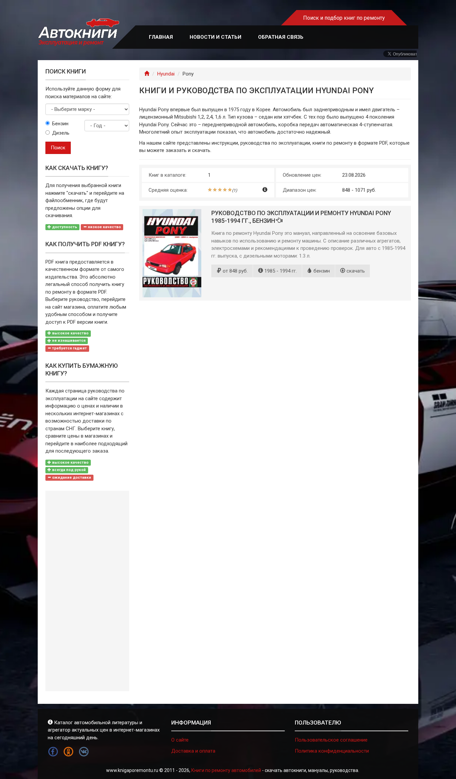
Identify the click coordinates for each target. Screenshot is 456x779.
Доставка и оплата (193, 751)
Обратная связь (280, 37)
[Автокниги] (78, 32)
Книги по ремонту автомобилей (226, 770)
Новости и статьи (215, 37)
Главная (161, 37)
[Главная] (146, 74)
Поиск (58, 148)
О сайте (180, 740)
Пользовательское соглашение (331, 740)
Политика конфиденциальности (332, 751)
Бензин (60, 124)
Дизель (60, 133)
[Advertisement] (87, 591)
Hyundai (166, 74)
